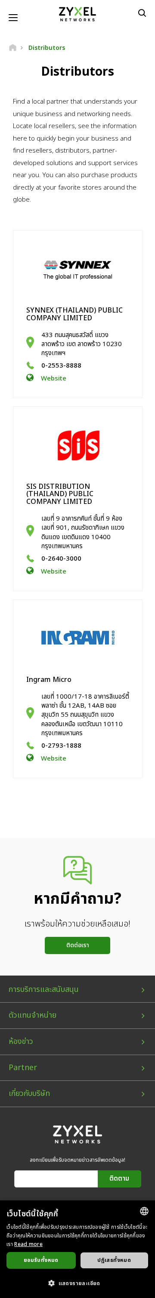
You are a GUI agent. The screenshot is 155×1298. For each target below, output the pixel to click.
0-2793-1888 (61, 746)
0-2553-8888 (61, 366)
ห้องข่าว (21, 1041)
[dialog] (77, 1249)
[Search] (142, 12)
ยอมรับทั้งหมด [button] (41, 1260)
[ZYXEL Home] (77, 14)
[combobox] (144, 1211)
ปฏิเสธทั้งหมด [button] (114, 1260)
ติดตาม (119, 1179)
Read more (28, 1244)
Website (53, 379)
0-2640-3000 (61, 559)
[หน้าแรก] (13, 47)
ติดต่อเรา (77, 945)
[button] (77, 1283)
